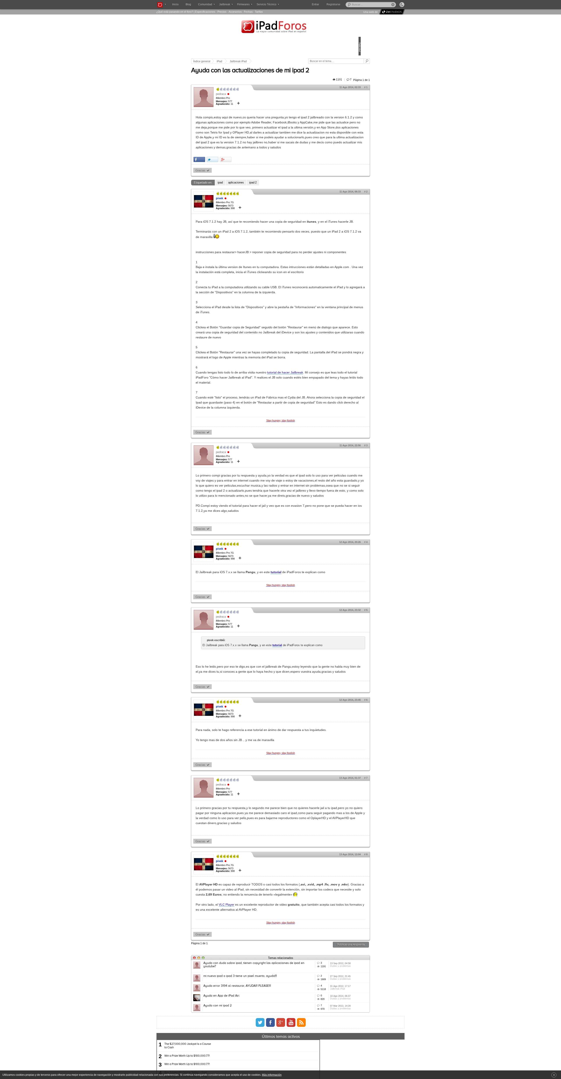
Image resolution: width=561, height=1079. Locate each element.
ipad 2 (283, 214)
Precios (221, 11)
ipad (250, 214)
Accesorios (235, 11)
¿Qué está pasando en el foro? (174, 11)
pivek (250, 230)
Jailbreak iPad (268, 61)
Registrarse (347, 4)
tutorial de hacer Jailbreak (316, 435)
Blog (188, 4)
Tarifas (259, 11)
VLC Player (257, 1032)
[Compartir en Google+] (256, 191)
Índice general (232, 61)
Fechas (248, 11)
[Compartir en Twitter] (243, 191)
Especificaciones (205, 11)
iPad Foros (280, 27)
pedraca (251, 106)
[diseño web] (391, 12)
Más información (272, 1074)
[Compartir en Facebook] (230, 191)
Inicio (175, 4)
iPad (250, 61)
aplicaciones (266, 214)
